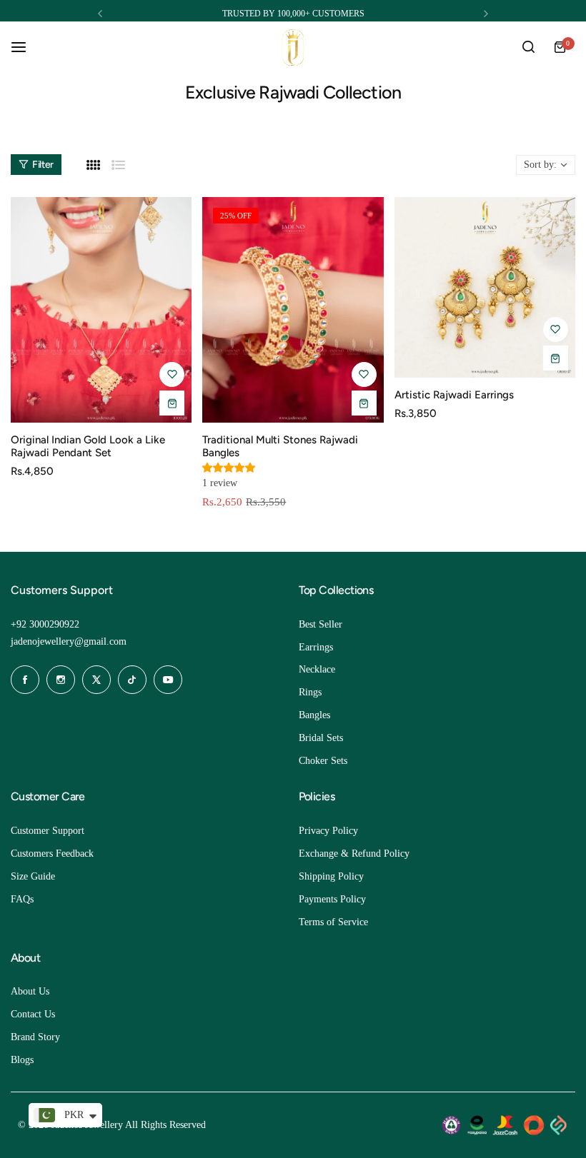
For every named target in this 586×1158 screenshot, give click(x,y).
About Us (30, 991)
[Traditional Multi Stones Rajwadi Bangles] (292, 310)
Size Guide (33, 876)
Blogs (22, 1059)
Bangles (314, 715)
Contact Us (33, 1014)
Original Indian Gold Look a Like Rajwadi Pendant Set (88, 446)
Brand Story (35, 1037)
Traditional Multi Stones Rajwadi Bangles (280, 446)
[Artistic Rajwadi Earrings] (484, 287)
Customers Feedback (52, 853)
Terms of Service (333, 922)
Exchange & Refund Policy (354, 853)
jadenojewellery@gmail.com (68, 641)
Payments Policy (332, 899)
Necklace (317, 669)
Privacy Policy (328, 830)
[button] (100, 13)
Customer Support (47, 830)
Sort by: (540, 164)
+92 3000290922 (45, 624)
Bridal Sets (321, 737)
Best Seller (320, 624)
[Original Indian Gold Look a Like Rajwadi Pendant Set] (101, 310)
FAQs (22, 899)
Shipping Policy (331, 876)
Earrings (316, 647)
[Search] (528, 47)
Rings (310, 692)
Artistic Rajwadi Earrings (454, 394)
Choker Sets (323, 760)
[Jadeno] (293, 47)
